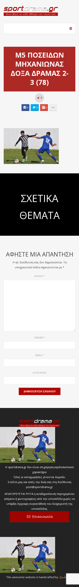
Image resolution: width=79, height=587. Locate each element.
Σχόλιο (39, 276)
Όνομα (39, 337)
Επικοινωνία (42, 516)
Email (39, 355)
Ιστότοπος (39, 372)
